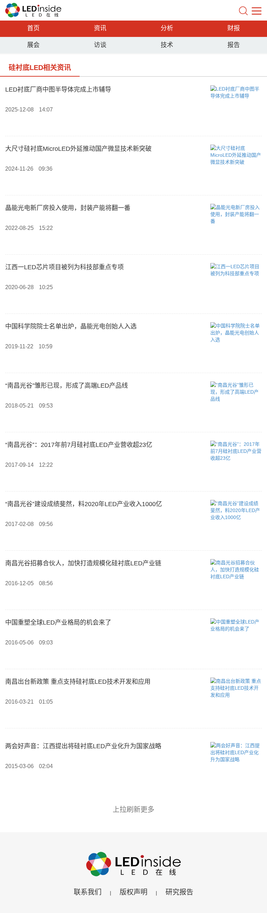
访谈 (100, 44)
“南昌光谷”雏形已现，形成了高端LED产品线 (66, 385)
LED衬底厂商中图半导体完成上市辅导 (58, 89)
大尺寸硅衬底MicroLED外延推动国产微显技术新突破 (78, 148)
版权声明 (133, 892)
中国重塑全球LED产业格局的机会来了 (58, 622)
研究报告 (179, 892)
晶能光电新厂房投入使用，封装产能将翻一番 (67, 207)
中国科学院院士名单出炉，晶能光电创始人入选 (71, 326)
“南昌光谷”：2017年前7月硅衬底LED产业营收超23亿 (78, 444)
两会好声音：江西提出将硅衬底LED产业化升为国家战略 (83, 746)
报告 (233, 44)
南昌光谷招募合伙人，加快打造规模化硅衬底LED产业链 (83, 563)
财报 (233, 28)
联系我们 (88, 892)
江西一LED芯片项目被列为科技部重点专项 (64, 267)
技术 (167, 44)
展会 (33, 44)
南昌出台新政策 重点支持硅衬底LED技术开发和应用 (78, 681)
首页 (33, 28)
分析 (167, 28)
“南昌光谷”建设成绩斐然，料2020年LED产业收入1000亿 (83, 504)
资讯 (100, 28)
